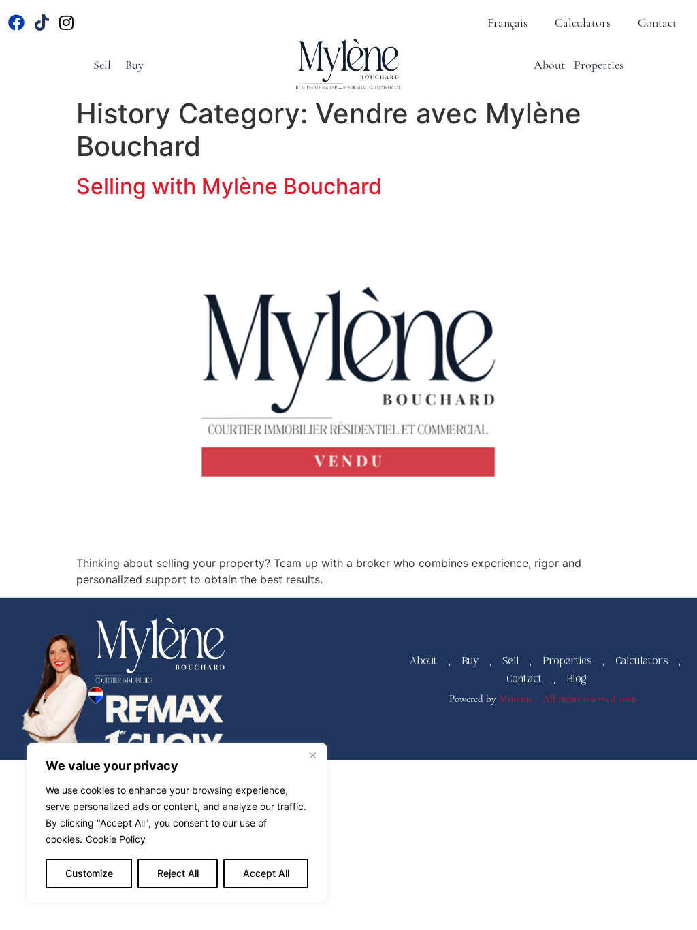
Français (507, 22)
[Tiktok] (42, 23)
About (549, 64)
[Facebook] (17, 23)
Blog (576, 682)
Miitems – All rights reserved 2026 (567, 698)
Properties (598, 64)
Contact (657, 22)
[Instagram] (67, 23)
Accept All (266, 873)
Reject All (178, 873)
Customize (89, 873)
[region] (177, 823)
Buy (134, 64)
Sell (102, 64)
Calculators (583, 22)
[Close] (312, 755)
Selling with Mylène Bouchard (229, 186)
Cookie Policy (116, 839)
